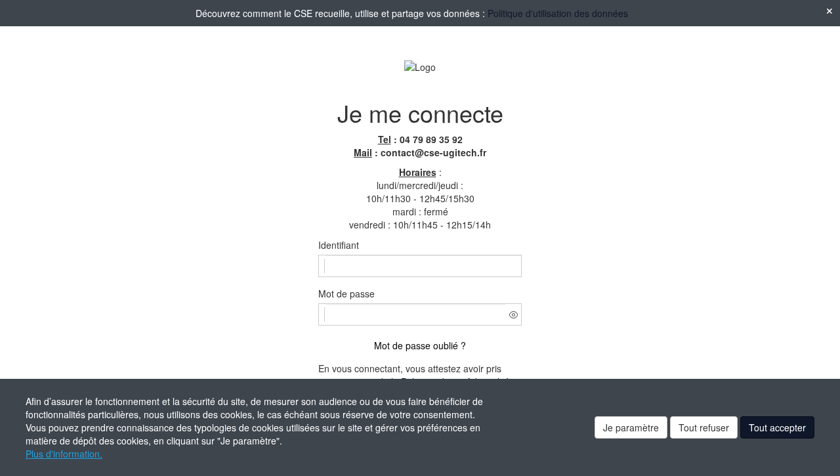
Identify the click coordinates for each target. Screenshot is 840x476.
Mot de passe (346, 293)
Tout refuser (704, 427)
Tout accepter (777, 427)
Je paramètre (631, 427)
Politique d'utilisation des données (558, 13)
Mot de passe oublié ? (420, 345)
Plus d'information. (64, 453)
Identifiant (338, 244)
